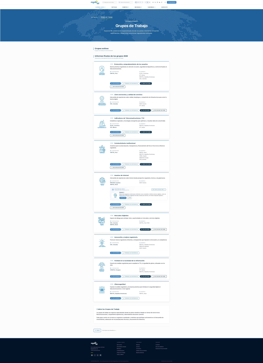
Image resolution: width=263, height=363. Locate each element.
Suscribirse (172, 2)
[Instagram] (157, 2)
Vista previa (116, 83)
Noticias (114, 7)
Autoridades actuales (121, 346)
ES (135, 2)
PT (140, 2)
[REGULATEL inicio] (95, 2)
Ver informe (146, 110)
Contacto (164, 7)
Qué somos (119, 344)
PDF (130, 197)
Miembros (119, 348)
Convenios (151, 7)
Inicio (98, 330)
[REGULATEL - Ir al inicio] (94, 343)
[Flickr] (95, 355)
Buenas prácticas (140, 352)
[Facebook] (162, 2)
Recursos (138, 7)
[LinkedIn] (159, 2)
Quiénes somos (100, 7)
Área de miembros (160, 346)
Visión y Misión (120, 354)
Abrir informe (147, 83)
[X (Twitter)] (155, 2)
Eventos (125, 7)
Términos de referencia (131, 83)
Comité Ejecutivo (120, 350)
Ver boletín (123, 197)
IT (142, 2)
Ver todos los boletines (158, 189)
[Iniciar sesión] (165, 2)
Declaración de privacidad (161, 348)
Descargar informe (118, 86)
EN (138, 2)
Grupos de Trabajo (121, 352)
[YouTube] (153, 2)
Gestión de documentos (141, 350)
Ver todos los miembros (108, 330)
